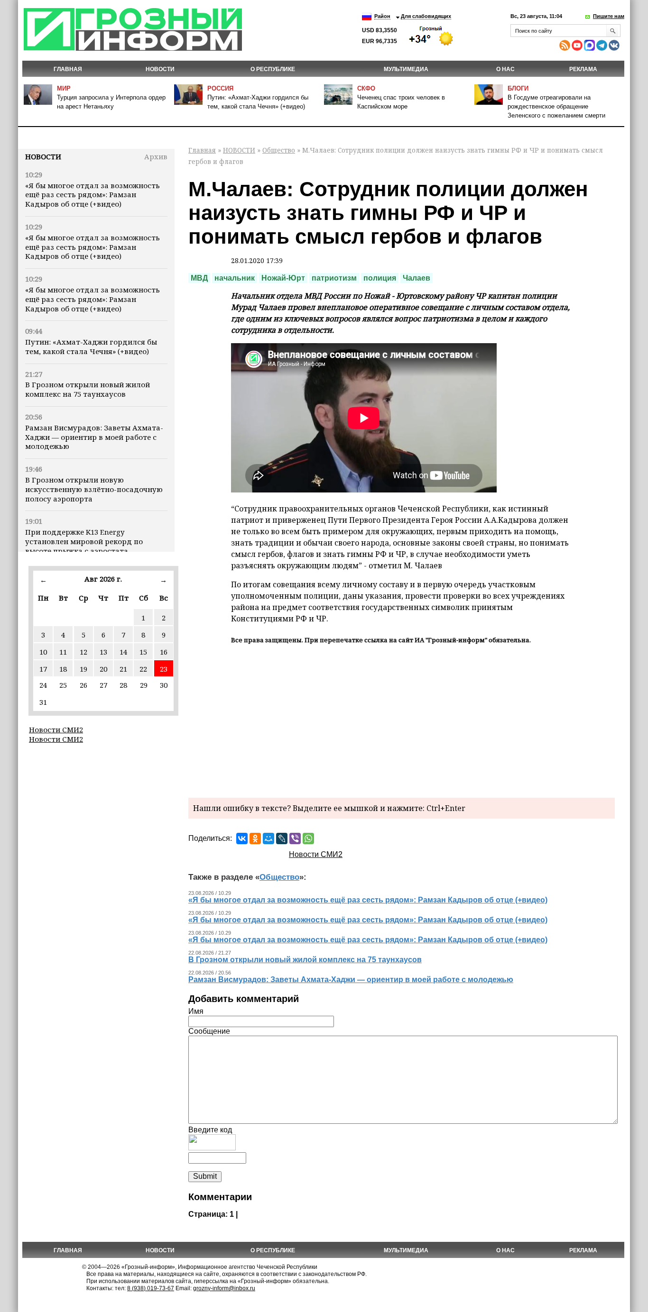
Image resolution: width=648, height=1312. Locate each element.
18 (63, 669)
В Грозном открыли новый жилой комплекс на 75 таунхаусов (87, 389)
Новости (43, 156)
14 (123, 651)
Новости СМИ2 (56, 729)
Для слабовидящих (426, 16)
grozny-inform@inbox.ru (224, 1288)
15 (143, 651)
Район (382, 16)
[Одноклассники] (255, 838)
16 (163, 651)
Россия (220, 88)
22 (143, 669)
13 (103, 651)
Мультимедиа (406, 69)
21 (123, 669)
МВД (199, 278)
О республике (272, 69)
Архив (155, 156)
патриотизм (334, 278)
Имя (196, 1011)
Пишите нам (608, 16)
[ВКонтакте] (242, 838)
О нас (505, 69)
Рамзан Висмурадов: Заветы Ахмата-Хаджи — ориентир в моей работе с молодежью (94, 437)
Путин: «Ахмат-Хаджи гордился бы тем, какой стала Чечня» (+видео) (91, 346)
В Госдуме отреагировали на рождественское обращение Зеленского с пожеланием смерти (556, 106)
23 (163, 669)
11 (63, 651)
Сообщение (209, 1031)
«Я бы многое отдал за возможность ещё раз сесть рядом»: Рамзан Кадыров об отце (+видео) (92, 195)
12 (83, 651)
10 (43, 651)
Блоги (518, 88)
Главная (68, 69)
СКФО (366, 88)
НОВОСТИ (160, 69)
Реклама (583, 69)
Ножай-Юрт (283, 278)
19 (83, 669)
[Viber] (295, 838)
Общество (278, 150)
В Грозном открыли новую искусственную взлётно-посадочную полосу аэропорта (94, 489)
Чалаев (416, 278)
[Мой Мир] (268, 838)
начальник (234, 278)
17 (43, 669)
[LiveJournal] (281, 838)
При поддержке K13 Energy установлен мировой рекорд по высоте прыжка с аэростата (84, 541)
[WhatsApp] (308, 838)
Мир (64, 88)
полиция (379, 278)
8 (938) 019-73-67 (150, 1288)
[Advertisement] (401, 719)
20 (103, 669)
